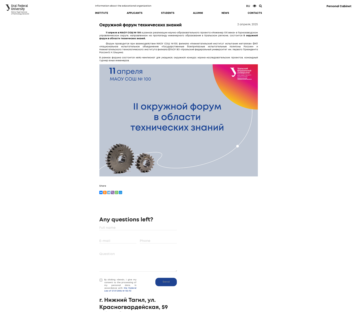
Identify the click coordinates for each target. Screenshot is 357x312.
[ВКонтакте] (101, 192)
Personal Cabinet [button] (338, 6)
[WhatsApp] (116, 192)
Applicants (134, 13)
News (225, 13)
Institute (101, 13)
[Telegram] (108, 192)
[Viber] (112, 192)
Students (167, 13)
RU (248, 6)
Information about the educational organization (123, 6)
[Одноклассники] (105, 192)
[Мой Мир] (120, 192)
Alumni (198, 13)
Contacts (255, 13)
